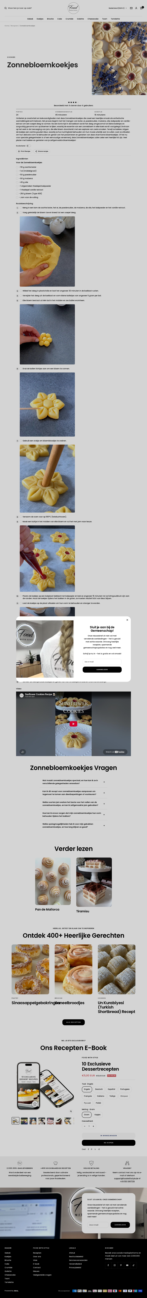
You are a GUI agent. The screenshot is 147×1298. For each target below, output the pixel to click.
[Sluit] (127, 620)
